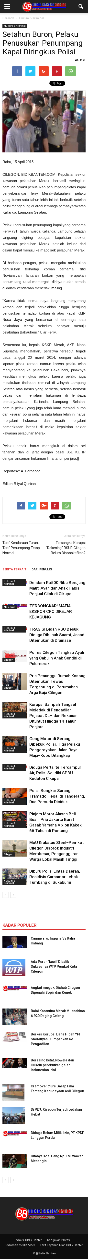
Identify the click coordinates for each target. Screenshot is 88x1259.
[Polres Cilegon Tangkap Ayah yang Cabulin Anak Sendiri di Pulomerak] (14, 656)
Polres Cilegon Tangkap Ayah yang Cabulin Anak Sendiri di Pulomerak (56, 658)
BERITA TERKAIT (14, 569)
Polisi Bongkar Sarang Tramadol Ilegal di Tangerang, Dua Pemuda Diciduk (57, 796)
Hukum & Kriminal (15, 25)
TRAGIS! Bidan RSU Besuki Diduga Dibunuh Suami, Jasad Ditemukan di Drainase (56, 635)
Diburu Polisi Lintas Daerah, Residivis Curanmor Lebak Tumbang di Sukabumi (54, 877)
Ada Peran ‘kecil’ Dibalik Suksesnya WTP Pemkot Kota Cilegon (54, 966)
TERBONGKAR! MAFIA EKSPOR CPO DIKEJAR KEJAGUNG (50, 611)
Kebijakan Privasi (58, 1240)
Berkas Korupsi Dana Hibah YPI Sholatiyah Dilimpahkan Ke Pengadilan (55, 1039)
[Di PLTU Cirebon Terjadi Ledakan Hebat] (13, 1115)
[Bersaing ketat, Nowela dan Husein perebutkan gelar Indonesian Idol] (14, 1063)
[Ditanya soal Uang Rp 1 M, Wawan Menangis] (14, 1161)
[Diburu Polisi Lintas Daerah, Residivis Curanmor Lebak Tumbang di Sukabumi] (14, 876)
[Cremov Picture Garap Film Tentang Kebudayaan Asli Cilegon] (13, 1092)
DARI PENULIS (42, 569)
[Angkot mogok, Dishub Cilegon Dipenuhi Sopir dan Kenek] (14, 988)
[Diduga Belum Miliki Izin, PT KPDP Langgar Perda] (14, 1133)
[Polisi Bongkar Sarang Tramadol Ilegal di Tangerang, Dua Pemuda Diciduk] (14, 796)
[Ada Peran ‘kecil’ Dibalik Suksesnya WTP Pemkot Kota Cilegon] (13, 967)
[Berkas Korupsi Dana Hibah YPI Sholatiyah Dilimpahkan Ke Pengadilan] (14, 1037)
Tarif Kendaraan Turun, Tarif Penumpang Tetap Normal (21, 548)
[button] (81, 6)
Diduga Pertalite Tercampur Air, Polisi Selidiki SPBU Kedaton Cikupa (55, 773)
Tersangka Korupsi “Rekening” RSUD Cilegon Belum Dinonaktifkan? (66, 548)
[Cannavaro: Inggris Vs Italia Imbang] (14, 942)
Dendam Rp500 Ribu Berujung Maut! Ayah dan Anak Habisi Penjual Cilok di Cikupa (57, 588)
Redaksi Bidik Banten (28, 1240)
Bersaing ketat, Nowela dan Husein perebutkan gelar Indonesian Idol (52, 1065)
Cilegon (8, 659)
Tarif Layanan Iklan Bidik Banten (62, 1245)
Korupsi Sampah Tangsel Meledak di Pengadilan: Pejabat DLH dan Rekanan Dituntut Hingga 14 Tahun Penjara (53, 715)
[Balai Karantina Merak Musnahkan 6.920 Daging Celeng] (14, 1017)
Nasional (9, 607)
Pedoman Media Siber (20, 1245)
